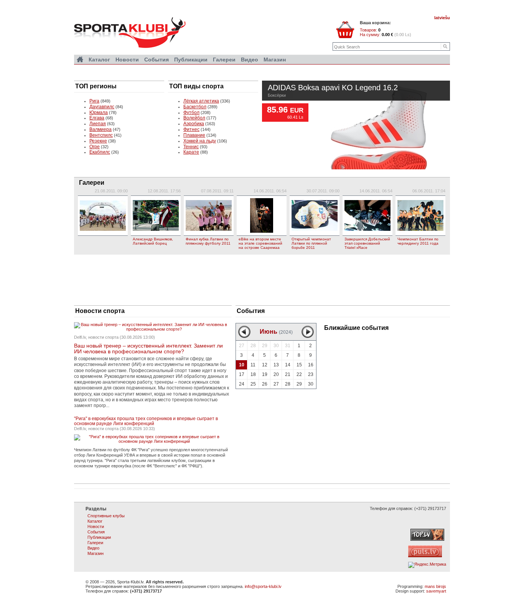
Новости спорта (100, 311)
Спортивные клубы (106, 515)
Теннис (191, 146)
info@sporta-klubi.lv (263, 586)
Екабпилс (99, 152)
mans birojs (435, 586)
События (251, 311)
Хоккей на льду (199, 141)
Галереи (91, 182)
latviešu (442, 17)
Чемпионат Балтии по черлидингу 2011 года (417, 241)
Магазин (275, 59)
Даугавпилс (101, 106)
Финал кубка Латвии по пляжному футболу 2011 (208, 241)
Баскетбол (194, 106)
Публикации (191, 59)
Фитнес (191, 129)
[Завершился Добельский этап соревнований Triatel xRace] (367, 215)
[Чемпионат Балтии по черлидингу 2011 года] (420, 215)
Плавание (194, 135)
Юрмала (98, 112)
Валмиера (100, 129)
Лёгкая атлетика (201, 101)
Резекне (98, 141)
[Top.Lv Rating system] (427, 539)
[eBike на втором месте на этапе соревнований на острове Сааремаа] (262, 215)
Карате (191, 152)
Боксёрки (277, 95)
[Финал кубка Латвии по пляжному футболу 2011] (209, 215)
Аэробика (193, 123)
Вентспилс (101, 135)
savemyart (436, 591)
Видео (249, 59)
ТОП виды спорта (196, 86)
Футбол (191, 112)
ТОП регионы (96, 86)
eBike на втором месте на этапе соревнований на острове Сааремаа (260, 243)
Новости (127, 59)
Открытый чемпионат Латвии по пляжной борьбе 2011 (311, 243)
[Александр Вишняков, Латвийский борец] (156, 215)
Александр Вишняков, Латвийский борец (153, 241)
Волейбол (194, 118)
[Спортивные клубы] (80, 59)
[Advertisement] (262, 279)
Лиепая (97, 123)
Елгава (96, 118)
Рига (94, 101)
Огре (94, 146)
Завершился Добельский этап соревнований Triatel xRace (367, 243)
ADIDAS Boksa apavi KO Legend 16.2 (333, 88)
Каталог (99, 59)
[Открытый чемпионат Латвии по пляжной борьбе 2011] (314, 215)
